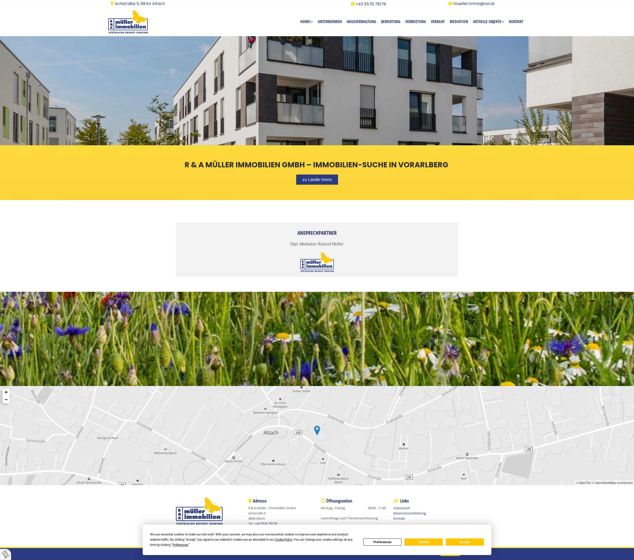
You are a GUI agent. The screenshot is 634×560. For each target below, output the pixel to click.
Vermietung (415, 21)
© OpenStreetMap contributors (612, 482)
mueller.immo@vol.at (474, 3)
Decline (424, 542)
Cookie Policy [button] (283, 539)
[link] (306, 22)
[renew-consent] (5, 554)
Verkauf (438, 21)
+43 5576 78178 (371, 4)
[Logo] (134, 21)
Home (305, 21)
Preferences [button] (180, 545)
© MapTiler (583, 482)
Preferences (382, 542)
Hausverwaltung (361, 21)
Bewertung (390, 21)
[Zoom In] (6, 392)
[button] (317, 180)
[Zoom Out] (6, 399)
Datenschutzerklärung (409, 513)
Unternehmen (330, 21)
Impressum (401, 508)
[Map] (317, 435)
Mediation (459, 21)
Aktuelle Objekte (487, 21)
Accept (465, 542)
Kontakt (516, 21)
